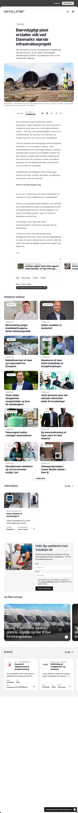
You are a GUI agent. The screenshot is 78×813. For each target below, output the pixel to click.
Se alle (67, 486)
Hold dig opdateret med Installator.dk (59, 809)
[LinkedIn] (47, 113)
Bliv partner (68, 3)
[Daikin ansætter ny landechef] (57, 315)
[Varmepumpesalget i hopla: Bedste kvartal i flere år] (57, 458)
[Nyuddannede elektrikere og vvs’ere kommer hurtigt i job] (21, 458)
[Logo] (14, 11)
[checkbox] (36, 582)
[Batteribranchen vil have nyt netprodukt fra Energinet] (21, 352)
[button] (60, 259)
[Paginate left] (5, 512)
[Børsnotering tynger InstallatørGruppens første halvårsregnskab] (21, 317)
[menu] (73, 11)
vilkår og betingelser (48, 582)
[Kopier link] (61, 113)
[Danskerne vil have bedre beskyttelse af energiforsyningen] (57, 352)
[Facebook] (42, 113)
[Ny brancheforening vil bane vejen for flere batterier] (57, 424)
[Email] (56, 113)
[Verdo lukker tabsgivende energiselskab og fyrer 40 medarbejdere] (21, 388)
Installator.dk (30, 114)
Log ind (57, 3)
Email (37, 571)
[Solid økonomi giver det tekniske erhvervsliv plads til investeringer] (57, 387)
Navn (37, 563)
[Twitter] (51, 113)
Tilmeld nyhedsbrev (44, 588)
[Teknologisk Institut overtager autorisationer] (21, 422)
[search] (68, 11)
